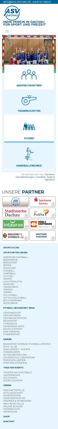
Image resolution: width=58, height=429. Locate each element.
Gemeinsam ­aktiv (13, 326)
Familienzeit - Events (16, 349)
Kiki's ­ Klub (10, 346)
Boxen (7, 265)
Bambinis (50, 179)
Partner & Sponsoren (17, 401)
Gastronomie (11, 375)
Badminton (10, 260)
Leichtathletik (12, 281)
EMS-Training (11, 331)
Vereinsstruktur (14, 398)
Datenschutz (11, 409)
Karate (7, 278)
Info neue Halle (13, 403)
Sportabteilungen (25, 177)
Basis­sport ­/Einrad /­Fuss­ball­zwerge (27, 344)
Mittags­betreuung (15, 355)
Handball (40, 177)
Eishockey (9, 268)
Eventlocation (12, 380)
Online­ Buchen (13, 406)
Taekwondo (10, 287)
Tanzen (7, 289)
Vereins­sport (12, 313)
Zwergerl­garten (14, 360)
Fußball (9, 270)
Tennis (7, 292)
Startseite (50, 174)
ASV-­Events (10, 378)
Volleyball (10, 295)
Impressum (10, 411)
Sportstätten (12, 395)
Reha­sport (10, 321)
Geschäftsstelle (14, 390)
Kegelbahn (10, 303)
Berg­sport (10, 262)
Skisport (8, 284)
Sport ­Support (12, 329)
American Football (15, 257)
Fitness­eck (10, 323)
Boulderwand (12, 300)
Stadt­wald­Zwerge (15, 363)
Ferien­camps (11, 352)
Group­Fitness (12, 315)
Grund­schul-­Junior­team (19, 357)
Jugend (51, 177)
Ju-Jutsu (8, 276)
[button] (29, 77)
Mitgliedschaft (13, 393)
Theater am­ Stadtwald (17, 372)
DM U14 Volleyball (15, 297)
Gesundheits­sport (15, 318)
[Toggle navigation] (7, 31)
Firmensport (11, 334)
